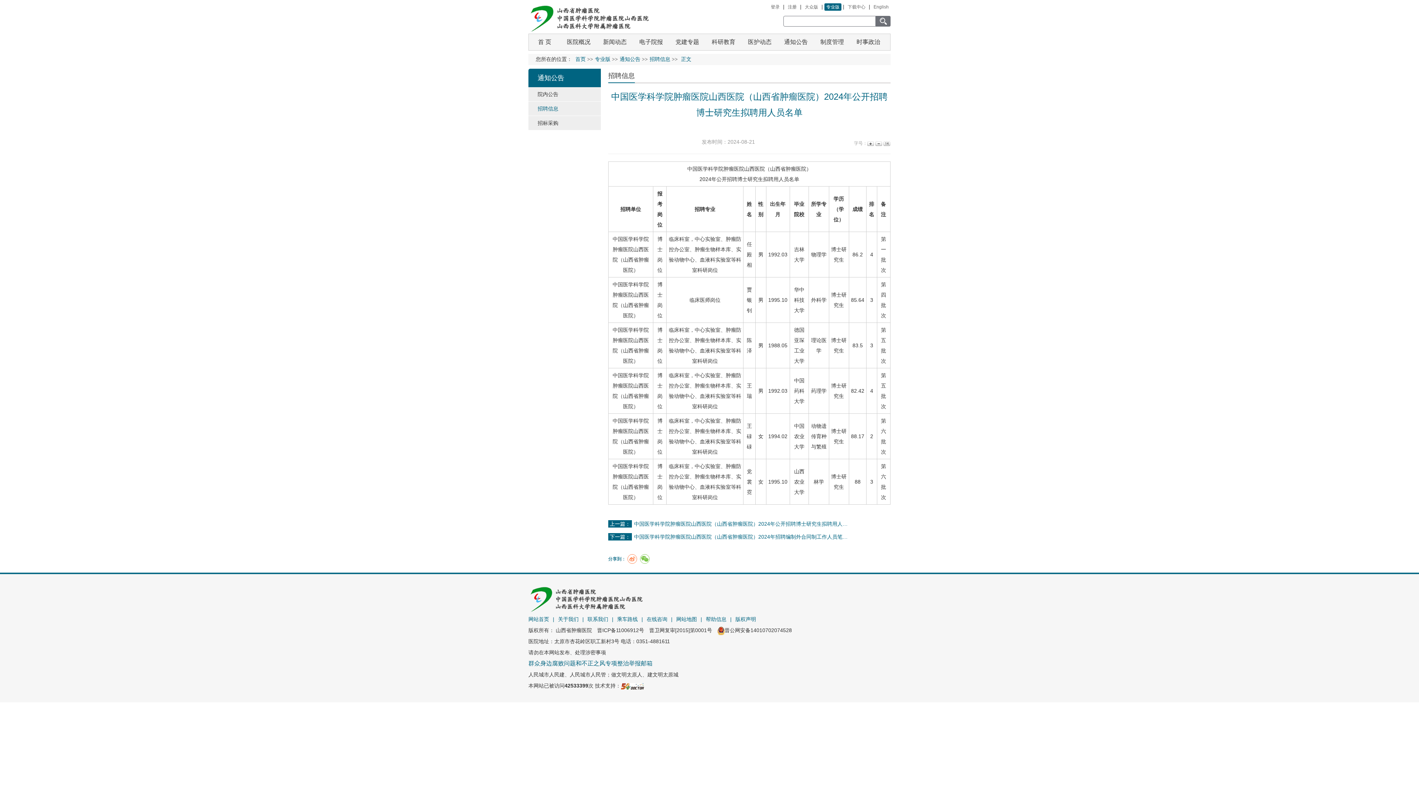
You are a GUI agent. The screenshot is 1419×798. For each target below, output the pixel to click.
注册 (792, 7)
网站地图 (686, 619)
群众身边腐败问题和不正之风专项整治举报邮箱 (590, 663)
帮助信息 (716, 619)
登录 (775, 7)
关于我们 (568, 619)
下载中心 (856, 7)
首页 (580, 59)
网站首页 (538, 619)
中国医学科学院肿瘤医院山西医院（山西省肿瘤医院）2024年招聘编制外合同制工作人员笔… (741, 537)
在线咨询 (657, 619)
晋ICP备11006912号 (620, 630)
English (881, 7)
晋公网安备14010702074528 (758, 630)
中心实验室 (708, 239)
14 (886, 143)
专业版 (833, 7)
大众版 (811, 7)
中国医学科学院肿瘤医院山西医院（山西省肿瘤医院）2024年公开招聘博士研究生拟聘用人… (741, 524)
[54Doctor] (632, 686)
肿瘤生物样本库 (713, 249)
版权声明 (745, 619)
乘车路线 (627, 619)
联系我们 (598, 619)
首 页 (544, 42)
